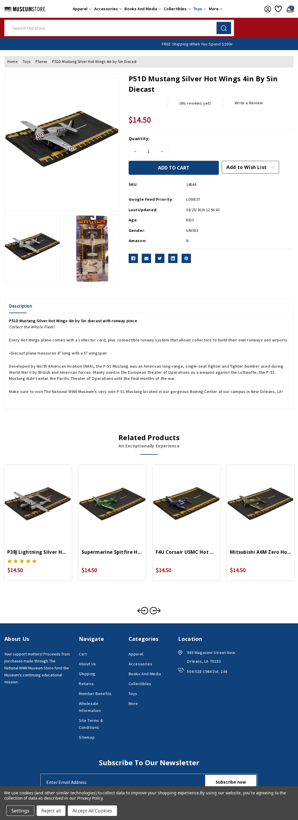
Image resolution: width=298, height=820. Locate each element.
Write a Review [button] (249, 102)
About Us (87, 663)
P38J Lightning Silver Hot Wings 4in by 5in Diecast (38, 552)
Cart (83, 654)
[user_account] (266, 9)
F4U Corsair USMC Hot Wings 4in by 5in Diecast (186, 552)
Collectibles (175, 8)
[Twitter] (159, 258)
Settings (20, 810)
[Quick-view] (31, 499)
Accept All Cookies (92, 810)
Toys (198, 8)
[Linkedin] (173, 258)
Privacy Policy (89, 798)
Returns (86, 683)
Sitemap (87, 737)
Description (20, 306)
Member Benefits (95, 693)
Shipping (87, 673)
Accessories (106, 8)
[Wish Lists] (277, 9)
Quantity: (139, 138)
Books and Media (141, 8)
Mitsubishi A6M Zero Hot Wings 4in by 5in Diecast (260, 552)
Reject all (51, 810)
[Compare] (44, 499)
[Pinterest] (186, 258)
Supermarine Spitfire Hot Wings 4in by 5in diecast (112, 552)
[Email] (146, 258)
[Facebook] (133, 258)
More (214, 8)
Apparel (80, 8)
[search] (224, 28)
